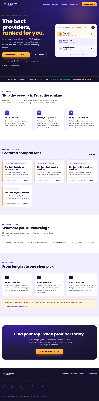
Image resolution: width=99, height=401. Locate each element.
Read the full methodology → (16, 306)
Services (64, 4)
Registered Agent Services (83, 243)
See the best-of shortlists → (16, 55)
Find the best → (89, 4)
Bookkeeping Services (14, 243)
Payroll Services (60, 243)
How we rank (74, 4)
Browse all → (92, 155)
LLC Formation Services (39, 243)
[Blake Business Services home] (11, 4)
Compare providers (50, 4)
